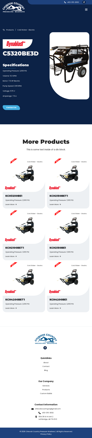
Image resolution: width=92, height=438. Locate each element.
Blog (46, 370)
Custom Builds (46, 393)
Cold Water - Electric (26, 30)
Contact (46, 366)
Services (46, 386)
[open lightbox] (69, 65)
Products (10, 30)
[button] (86, 9)
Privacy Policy (46, 434)
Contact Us (11, 107)
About (46, 362)
